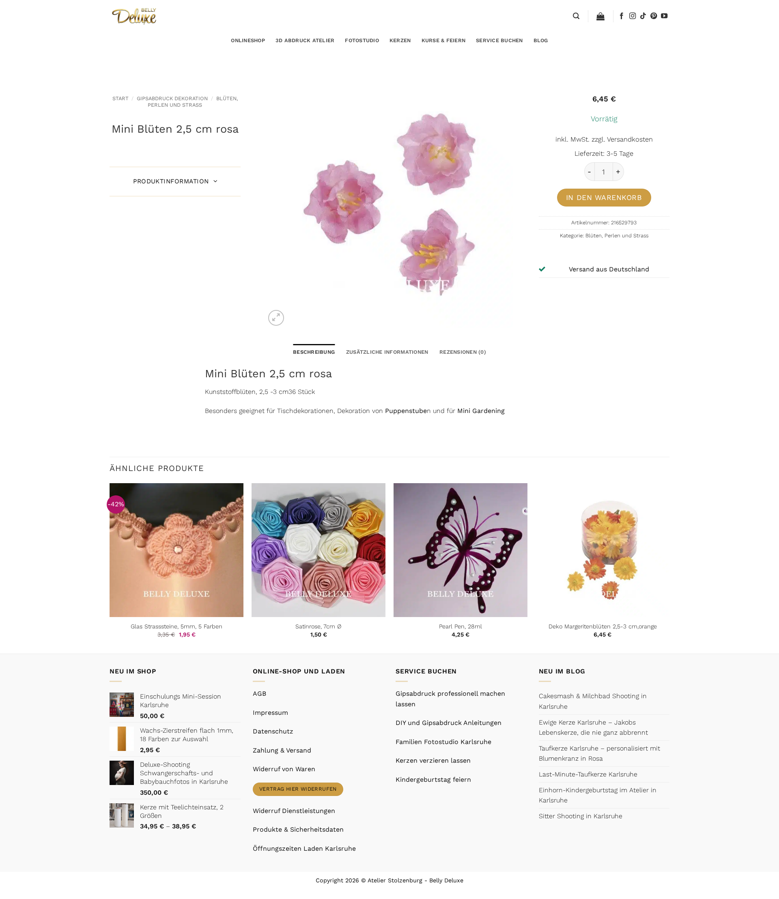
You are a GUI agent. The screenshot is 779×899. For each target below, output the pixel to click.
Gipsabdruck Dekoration (172, 98)
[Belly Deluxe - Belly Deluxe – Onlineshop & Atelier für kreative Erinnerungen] (135, 16)
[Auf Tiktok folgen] (643, 16)
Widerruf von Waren (284, 769)
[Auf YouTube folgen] (664, 16)
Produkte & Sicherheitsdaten (298, 829)
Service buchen (499, 40)
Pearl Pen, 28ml (460, 626)
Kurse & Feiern (444, 40)
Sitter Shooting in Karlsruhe (580, 816)
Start (120, 98)
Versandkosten (630, 139)
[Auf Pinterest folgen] (653, 16)
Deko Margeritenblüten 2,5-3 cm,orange (603, 626)
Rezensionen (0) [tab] (462, 352)
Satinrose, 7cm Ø (318, 626)
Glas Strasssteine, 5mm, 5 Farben (176, 626)
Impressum (270, 712)
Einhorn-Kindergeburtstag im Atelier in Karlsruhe (597, 795)
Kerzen (400, 40)
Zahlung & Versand (282, 750)
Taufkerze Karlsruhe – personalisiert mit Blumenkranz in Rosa (599, 753)
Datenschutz (273, 731)
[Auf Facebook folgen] (621, 16)
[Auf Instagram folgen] (632, 16)
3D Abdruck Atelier (305, 40)
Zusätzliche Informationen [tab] (387, 352)
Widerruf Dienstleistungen (294, 811)
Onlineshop (248, 40)
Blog (541, 40)
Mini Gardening (480, 411)
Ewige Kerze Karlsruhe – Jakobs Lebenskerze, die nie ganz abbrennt (593, 727)
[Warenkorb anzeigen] (600, 16)
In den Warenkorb (604, 197)
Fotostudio (362, 40)
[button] (576, 16)
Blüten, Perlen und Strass (193, 101)
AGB (259, 693)
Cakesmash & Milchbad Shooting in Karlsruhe (593, 701)
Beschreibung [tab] (314, 352)
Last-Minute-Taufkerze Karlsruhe (588, 774)
